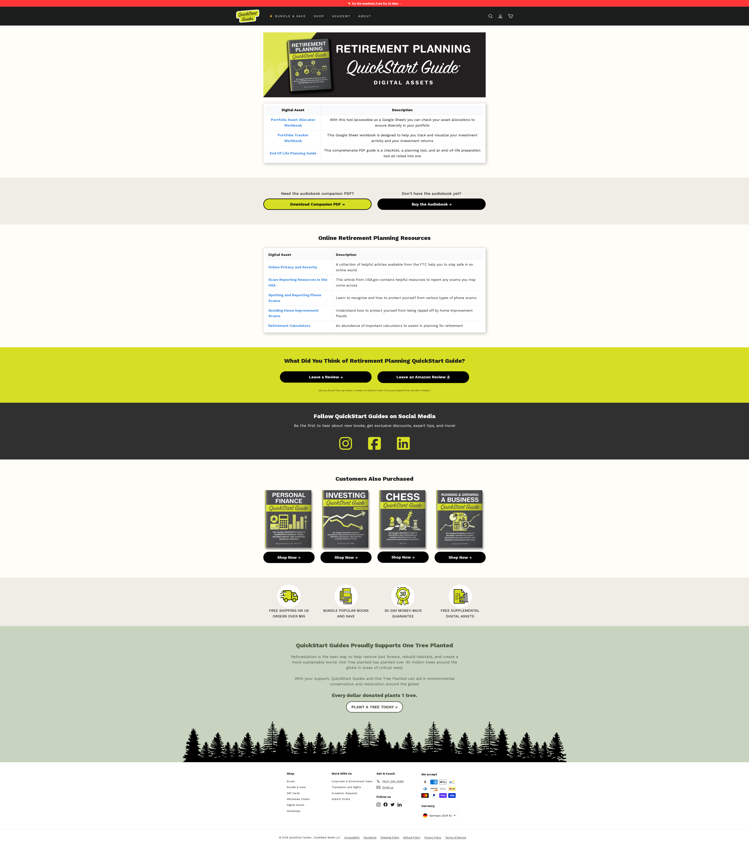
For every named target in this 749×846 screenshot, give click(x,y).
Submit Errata (341, 799)
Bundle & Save (296, 787)
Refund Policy (411, 837)
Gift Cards (293, 793)
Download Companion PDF (315, 204)
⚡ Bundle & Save (287, 16)
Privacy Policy (432, 837)
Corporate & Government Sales (352, 781)
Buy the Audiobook (430, 204)
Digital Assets (295, 804)
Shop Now (287, 557)
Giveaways (293, 810)
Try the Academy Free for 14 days (374, 3)
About (364, 16)
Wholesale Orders (298, 799)
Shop (319, 16)
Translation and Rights (346, 787)
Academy (341, 16)
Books (291, 781)
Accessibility (352, 837)
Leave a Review (324, 377)
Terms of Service (455, 837)
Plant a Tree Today (372, 707)
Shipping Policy (390, 837)
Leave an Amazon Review (421, 377)
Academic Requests (345, 793)
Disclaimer (370, 837)
